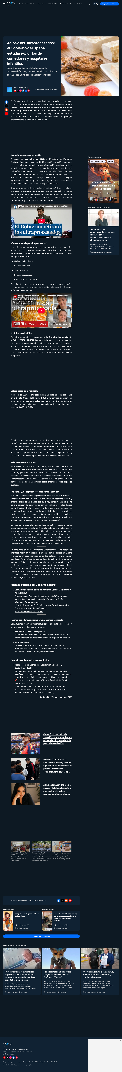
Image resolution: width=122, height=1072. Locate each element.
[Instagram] (10, 1057)
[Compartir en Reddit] (6, 110)
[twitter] (17, 91)
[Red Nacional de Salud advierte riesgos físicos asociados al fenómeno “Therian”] (61, 958)
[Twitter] (7, 1057)
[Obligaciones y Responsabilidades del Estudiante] (8, 921)
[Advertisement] (61, 21)
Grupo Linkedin (51, 1062)
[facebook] (26, 91)
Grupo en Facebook (23, 1062)
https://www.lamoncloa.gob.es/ (29, 611)
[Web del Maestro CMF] (9, 89)
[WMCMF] (16, 1057)
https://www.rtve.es (61, 638)
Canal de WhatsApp (38, 1062)
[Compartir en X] (6, 106)
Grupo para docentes (109, 4)
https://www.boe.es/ (57, 689)
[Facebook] (13, 1057)
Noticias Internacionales (98, 161)
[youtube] (15, 91)
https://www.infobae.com (45, 651)
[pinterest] (28, 91)
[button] (4, 4)
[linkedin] (23, 91)
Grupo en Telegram (8, 1062)
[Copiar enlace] (6, 113)
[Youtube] (4, 1057)
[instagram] (20, 91)
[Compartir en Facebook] (6, 102)
